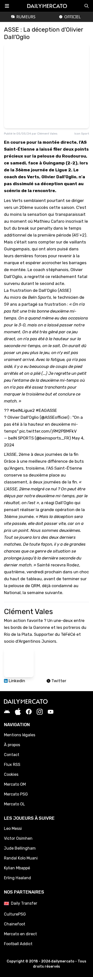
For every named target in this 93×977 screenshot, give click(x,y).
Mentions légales (19, 735)
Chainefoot (14, 924)
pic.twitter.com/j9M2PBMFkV (48, 431)
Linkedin (16, 680)
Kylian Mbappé (17, 868)
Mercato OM (15, 784)
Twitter (58, 680)
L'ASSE (10, 488)
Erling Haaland (17, 878)
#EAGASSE (46, 410)
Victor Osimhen (18, 838)
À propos (12, 744)
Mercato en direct (20, 934)
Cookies (11, 774)
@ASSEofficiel (54, 417)
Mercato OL (14, 804)
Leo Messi (13, 828)
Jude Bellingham (20, 848)
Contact (11, 754)
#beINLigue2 (22, 410)
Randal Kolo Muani (21, 858)
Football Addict (18, 943)
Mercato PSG (16, 794)
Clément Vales (47, 133)
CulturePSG (15, 914)
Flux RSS (12, 764)
